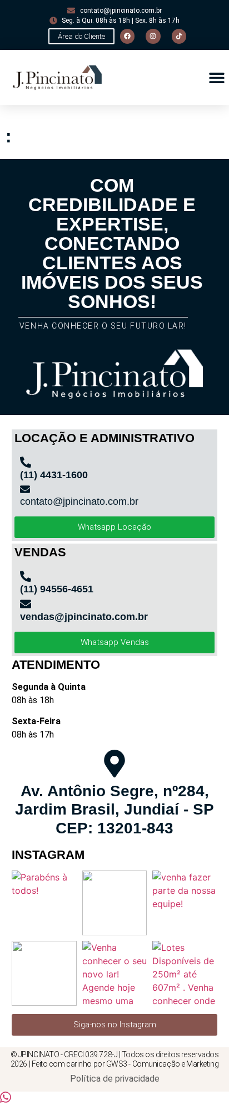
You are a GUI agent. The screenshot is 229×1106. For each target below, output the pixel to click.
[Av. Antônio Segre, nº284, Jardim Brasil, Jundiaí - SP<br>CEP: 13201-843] (114, 763)
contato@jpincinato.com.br (79, 501)
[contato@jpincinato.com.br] (25, 489)
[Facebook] (127, 36)
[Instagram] (153, 36)
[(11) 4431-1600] (25, 462)
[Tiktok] (179, 36)
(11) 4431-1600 (54, 474)
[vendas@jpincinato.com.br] (25, 604)
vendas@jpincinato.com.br (84, 616)
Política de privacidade (115, 1078)
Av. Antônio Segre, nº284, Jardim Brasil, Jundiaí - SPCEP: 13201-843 (114, 809)
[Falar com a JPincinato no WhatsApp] (5, 1099)
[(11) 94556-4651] (25, 576)
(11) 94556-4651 (56, 589)
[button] (216, 77)
